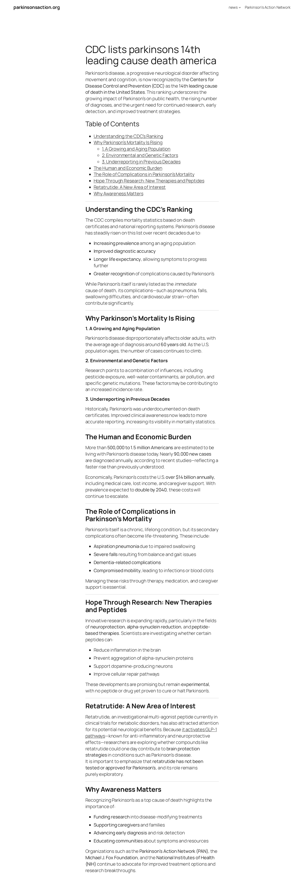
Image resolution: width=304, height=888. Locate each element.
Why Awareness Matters (118, 193)
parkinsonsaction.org (36, 7)
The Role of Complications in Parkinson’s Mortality (144, 174)
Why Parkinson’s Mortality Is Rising (128, 142)
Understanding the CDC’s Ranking (128, 136)
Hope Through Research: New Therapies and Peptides (149, 181)
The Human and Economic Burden (128, 168)
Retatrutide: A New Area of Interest (130, 187)
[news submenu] (240, 7)
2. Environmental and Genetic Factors (140, 155)
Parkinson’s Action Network (268, 7)
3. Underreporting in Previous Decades (141, 162)
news (233, 7)
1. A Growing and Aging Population (136, 149)
